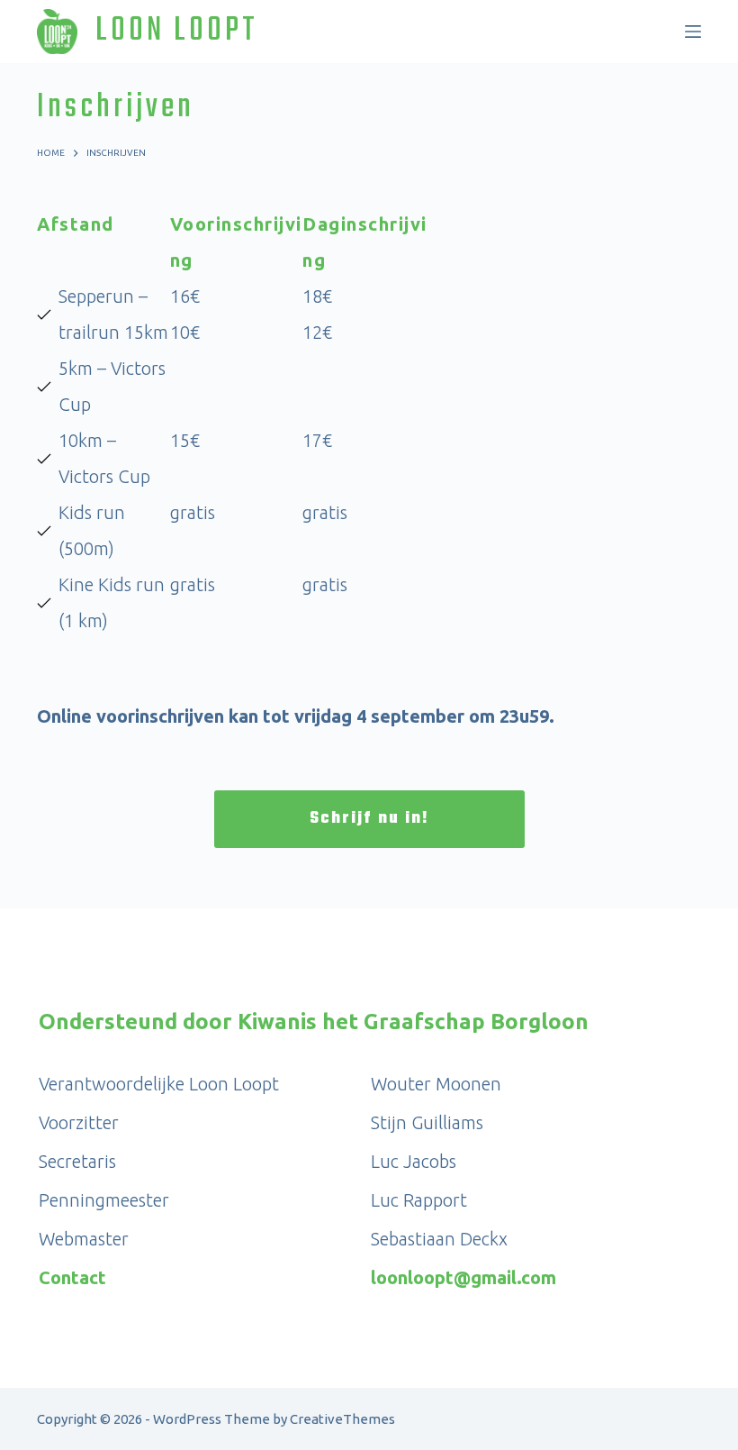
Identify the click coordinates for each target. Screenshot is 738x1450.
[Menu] (693, 31)
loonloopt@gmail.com (463, 1277)
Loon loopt (176, 31)
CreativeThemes (342, 1419)
